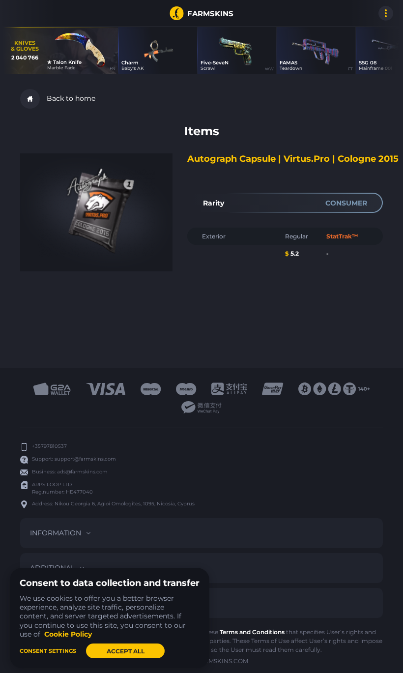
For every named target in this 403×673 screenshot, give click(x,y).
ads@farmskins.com (82, 471)
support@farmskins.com (85, 459)
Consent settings (48, 650)
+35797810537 (49, 446)
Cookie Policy (68, 634)
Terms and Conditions (252, 632)
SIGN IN (19, 13)
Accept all (125, 651)
